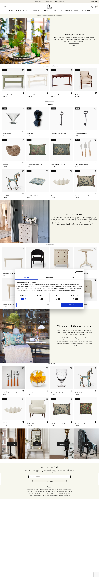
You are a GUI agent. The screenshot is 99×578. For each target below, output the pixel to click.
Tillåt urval (49, 305)
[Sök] (3, 7)
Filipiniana (53, 194)
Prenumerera (49, 481)
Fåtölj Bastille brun (79, 95)
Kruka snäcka (5, 164)
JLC (27, 422)
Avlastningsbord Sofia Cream (33, 95)
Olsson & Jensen (6, 391)
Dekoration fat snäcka (56, 195)
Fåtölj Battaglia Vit (31, 424)
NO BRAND (5, 194)
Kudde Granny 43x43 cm (81, 424)
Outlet (60, 10)
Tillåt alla (71, 305)
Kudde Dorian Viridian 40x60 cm (34, 164)
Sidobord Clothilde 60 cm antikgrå (10, 304)
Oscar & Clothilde (7, 93)
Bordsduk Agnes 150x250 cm (33, 195)
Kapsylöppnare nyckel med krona (58, 133)
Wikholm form (6, 163)
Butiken (87, 10)
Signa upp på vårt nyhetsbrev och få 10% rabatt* (49, 15)
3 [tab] (52, 101)
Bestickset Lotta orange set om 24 (10, 393)
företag (92, 1)
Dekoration (62, 444)
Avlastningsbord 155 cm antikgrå (10, 273)
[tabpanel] (13, 83)
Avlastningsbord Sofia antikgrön (10, 95)
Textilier (53, 10)
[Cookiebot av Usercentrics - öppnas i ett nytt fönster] (76, 272)
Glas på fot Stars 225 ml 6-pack (58, 393)
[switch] (41, 299)
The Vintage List (54, 391)
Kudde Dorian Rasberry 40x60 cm (83, 195)
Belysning (26, 10)
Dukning (45, 10)
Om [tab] (73, 277)
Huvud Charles (30, 133)
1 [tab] (46, 101)
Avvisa (27, 305)
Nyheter (18, 10)
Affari (4, 131)
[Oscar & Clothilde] (49, 6)
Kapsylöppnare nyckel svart (81, 133)
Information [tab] (49, 277)
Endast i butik (78, 10)
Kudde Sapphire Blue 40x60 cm (58, 164)
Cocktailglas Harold (7, 133)
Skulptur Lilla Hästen (7, 195)
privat (96, 1)
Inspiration (68, 10)
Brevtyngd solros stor (31, 393)
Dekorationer (36, 10)
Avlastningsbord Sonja (56, 95)
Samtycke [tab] (26, 277)
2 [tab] (49, 101)
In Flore (28, 391)
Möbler (11, 10)
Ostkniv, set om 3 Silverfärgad (81, 164)
